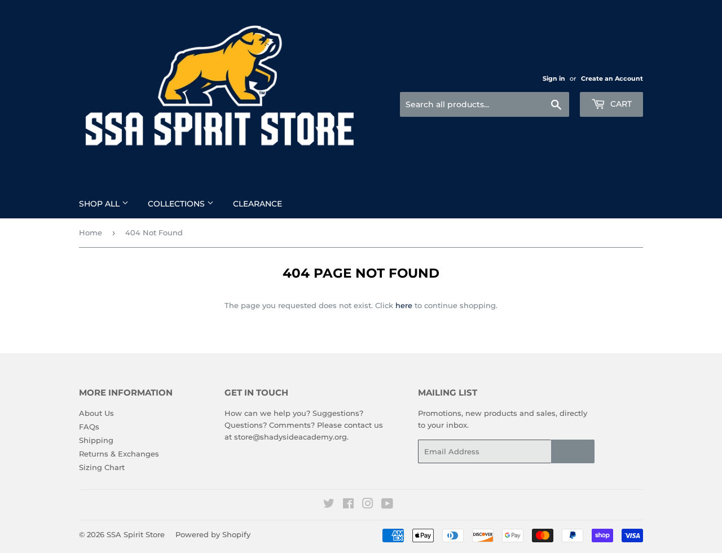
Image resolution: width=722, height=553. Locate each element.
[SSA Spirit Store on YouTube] (387, 505)
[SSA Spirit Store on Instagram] (367, 505)
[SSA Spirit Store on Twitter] (328, 505)
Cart (620, 104)
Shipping (96, 440)
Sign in (554, 78)
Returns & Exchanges (119, 453)
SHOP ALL (100, 204)
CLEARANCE (257, 204)
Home (90, 232)
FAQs (89, 426)
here (403, 305)
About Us (96, 413)
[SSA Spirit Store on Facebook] (348, 505)
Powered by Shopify (212, 534)
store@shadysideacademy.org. (291, 436)
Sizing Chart (102, 467)
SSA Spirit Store (136, 534)
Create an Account (612, 78)
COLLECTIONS (177, 204)
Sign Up (572, 451)
